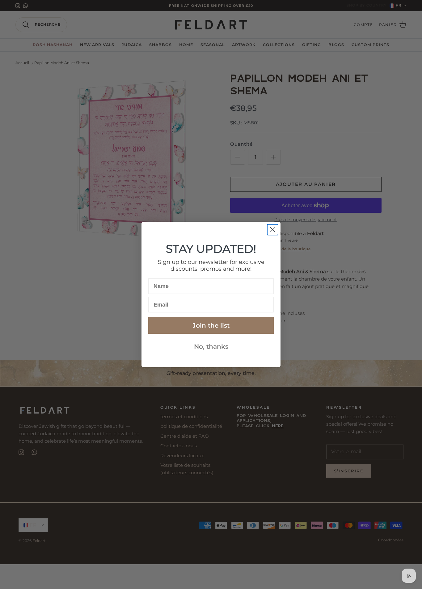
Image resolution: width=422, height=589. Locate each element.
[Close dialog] (272, 229)
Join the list (211, 325)
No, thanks (211, 346)
